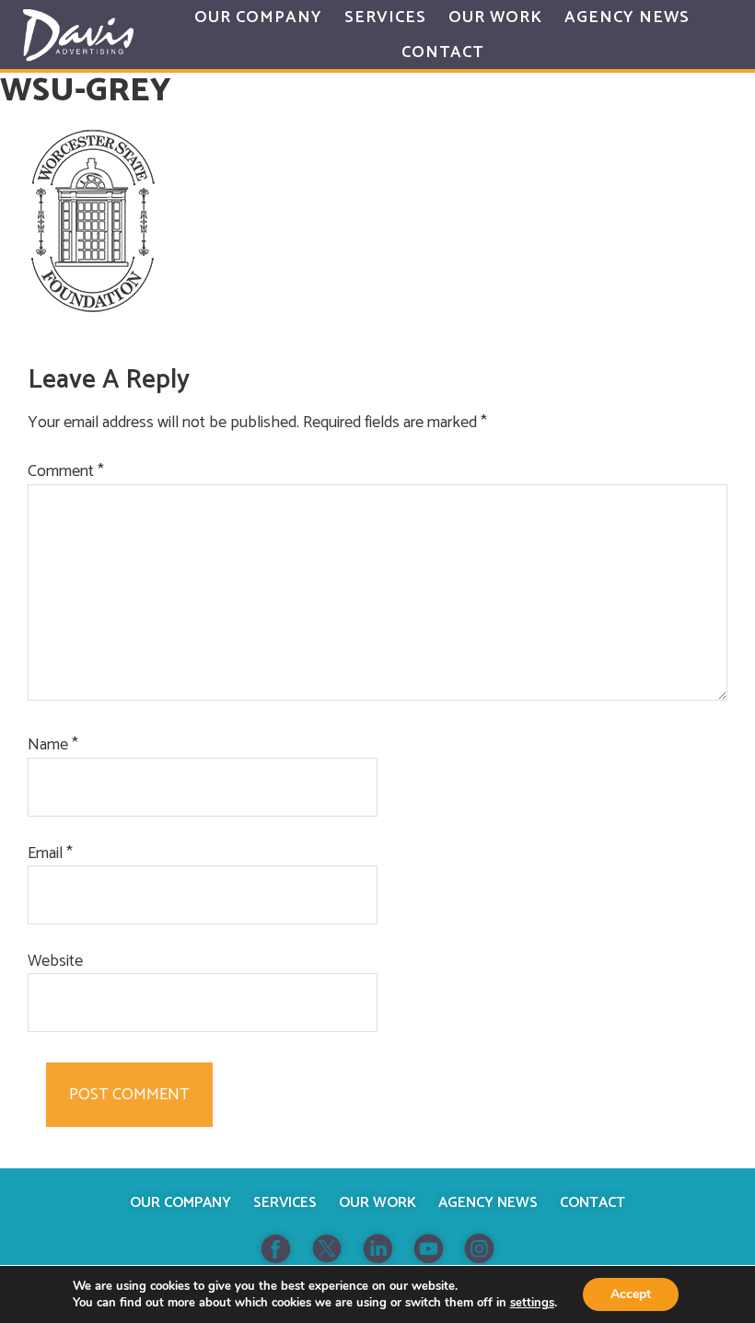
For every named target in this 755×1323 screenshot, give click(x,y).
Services (285, 1202)
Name (53, 745)
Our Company (180, 1202)
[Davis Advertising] (78, 35)
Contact (592, 1202)
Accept (630, 1294)
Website (55, 961)
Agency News (488, 1202)
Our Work (377, 1202)
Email (50, 853)
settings (532, 1302)
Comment (66, 471)
